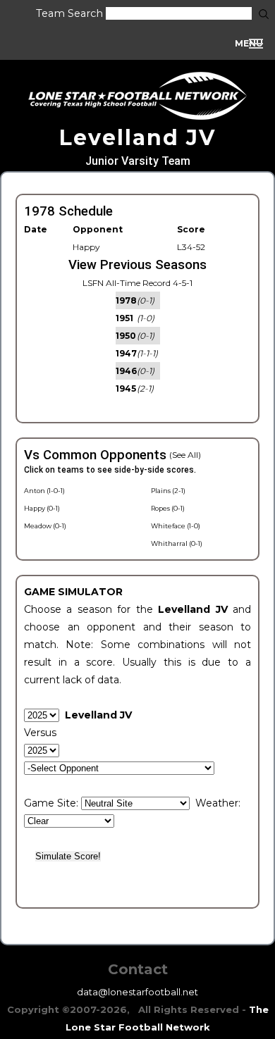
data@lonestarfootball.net (137, 991)
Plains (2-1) (168, 490)
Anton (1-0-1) (44, 490)
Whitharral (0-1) (176, 543)
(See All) (185, 454)
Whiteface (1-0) (175, 526)
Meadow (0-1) (45, 526)
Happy (86, 247)
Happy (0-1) (42, 508)
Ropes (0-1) (168, 508)
